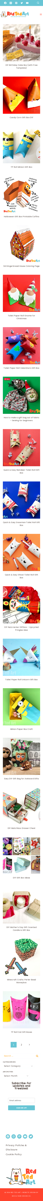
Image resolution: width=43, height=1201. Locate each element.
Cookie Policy (14, 1154)
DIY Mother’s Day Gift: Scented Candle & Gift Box (21, 929)
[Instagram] (10, 3)
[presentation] (21, 42)
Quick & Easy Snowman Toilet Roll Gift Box (21, 524)
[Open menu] (41, 14)
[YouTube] (27, 3)
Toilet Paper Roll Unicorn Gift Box (21, 679)
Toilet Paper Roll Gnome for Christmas (21, 317)
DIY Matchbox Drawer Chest (21, 828)
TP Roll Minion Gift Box (21, 167)
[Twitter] (21, 3)
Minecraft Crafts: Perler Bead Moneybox (21, 981)
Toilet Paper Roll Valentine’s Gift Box (21, 368)
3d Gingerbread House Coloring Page (21, 266)
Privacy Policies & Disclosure (16, 1147)
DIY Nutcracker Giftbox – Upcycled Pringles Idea (21, 628)
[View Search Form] (38, 3)
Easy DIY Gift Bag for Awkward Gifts (21, 778)
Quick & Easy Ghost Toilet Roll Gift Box (21, 576)
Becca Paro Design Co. (21, 1196)
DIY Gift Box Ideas (21, 877)
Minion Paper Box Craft (21, 729)
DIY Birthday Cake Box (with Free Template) (21, 66)
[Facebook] (5, 3)
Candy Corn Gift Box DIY (21, 117)
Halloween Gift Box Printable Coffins (21, 216)
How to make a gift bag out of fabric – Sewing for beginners (21, 419)
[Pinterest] (16, 3)
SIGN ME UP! (21, 1108)
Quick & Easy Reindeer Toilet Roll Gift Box (21, 471)
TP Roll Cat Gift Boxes (21, 1032)
